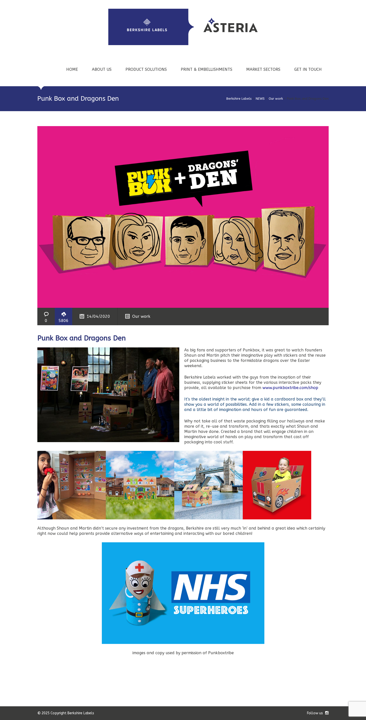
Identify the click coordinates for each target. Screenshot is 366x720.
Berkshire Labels (239, 98)
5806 (63, 320)
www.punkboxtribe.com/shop (290, 387)
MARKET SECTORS (263, 69)
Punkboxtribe (221, 652)
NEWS (260, 98)
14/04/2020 (98, 316)
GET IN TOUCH (308, 69)
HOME (72, 69)
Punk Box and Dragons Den (81, 338)
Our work (276, 98)
